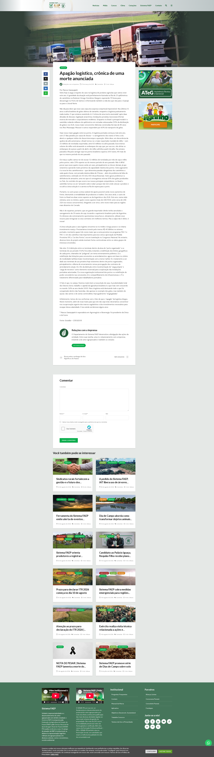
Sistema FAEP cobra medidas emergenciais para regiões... (115, 591)
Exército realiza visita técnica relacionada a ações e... (115, 628)
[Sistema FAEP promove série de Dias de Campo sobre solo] (115, 650)
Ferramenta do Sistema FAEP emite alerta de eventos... (72, 517)
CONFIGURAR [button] (151, 751)
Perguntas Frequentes (119, 694)
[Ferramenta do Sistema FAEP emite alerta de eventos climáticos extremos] (73, 503)
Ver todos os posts (78, 345)
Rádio (73, 610)
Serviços (63, 67)
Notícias (96, 5)
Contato (158, 5)
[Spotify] (152, 726)
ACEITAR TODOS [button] (165, 751)
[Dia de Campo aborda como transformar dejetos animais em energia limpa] (115, 503)
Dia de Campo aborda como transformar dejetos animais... (115, 517)
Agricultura (61, 536)
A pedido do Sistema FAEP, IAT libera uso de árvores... (114, 480)
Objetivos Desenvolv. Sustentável (123, 713)
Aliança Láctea (151, 694)
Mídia (105, 5)
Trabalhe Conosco (118, 717)
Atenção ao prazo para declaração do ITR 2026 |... (71, 628)
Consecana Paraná (152, 699)
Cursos (114, 5)
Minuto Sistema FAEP (63, 610)
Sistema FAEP (145, 5)
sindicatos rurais (55, 729)
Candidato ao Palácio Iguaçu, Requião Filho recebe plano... (115, 554)
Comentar (100, 84)
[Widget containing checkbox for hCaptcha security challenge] (76, 428)
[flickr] (147, 726)
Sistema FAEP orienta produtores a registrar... (69, 554)
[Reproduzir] (45, 702)
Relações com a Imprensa (71, 84)
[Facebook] (152, 721)
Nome (62, 413)
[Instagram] (147, 721)
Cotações (132, 5)
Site (107, 413)
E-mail (85, 413)
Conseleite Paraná (152, 704)
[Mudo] (63, 702)
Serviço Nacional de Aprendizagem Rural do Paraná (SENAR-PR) (55, 727)
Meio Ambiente (112, 462)
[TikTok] (169, 721)
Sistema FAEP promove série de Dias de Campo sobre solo (115, 665)
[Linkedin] (158, 721)
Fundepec (149, 708)
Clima (122, 5)
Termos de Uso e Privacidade (122, 722)
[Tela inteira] (66, 702)
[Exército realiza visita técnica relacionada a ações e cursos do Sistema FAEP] (115, 614)
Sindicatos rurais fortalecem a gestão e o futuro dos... (72, 480)
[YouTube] (163, 721)
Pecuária (103, 499)
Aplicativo (115, 708)
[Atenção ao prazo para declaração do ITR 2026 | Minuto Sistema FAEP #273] (73, 614)
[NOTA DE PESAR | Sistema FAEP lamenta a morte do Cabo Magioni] (73, 650)
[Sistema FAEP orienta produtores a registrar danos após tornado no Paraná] (73, 540)
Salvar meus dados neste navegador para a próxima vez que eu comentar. (84, 422)
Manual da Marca (117, 704)
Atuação (60, 462)
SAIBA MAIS (54, 754)
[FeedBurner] (158, 726)
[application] (55, 696)
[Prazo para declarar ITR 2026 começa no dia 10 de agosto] (73, 577)
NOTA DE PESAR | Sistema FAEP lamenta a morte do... (71, 665)
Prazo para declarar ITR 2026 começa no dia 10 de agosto (72, 591)
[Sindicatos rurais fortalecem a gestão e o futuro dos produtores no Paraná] (73, 466)
